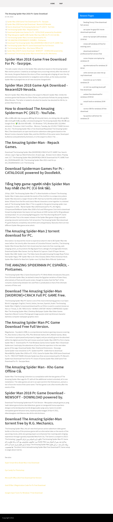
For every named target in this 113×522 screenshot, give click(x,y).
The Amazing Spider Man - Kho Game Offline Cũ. (25, 48)
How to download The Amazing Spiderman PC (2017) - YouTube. (31, 27)
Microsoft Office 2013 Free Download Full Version (23, 478)
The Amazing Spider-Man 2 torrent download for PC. (26, 37)
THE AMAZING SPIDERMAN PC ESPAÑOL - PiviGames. (26, 40)
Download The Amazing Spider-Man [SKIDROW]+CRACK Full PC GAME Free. (35, 43)
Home (52, 3)
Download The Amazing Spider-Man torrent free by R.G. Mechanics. (32, 53)
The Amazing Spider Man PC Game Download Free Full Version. (30, 45)
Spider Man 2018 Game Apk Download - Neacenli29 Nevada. (29, 24)
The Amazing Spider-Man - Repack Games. (23, 29)
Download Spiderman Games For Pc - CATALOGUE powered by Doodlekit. (34, 32)
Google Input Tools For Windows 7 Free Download (23, 493)
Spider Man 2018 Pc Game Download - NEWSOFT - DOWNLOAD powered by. (35, 51)
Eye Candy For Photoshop (14, 470)
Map (61, 3)
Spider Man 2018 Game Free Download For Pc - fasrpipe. (28, 21)
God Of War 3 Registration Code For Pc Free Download (25, 485)
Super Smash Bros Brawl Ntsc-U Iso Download (22, 463)
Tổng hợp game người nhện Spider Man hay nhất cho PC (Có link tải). (33, 35)
